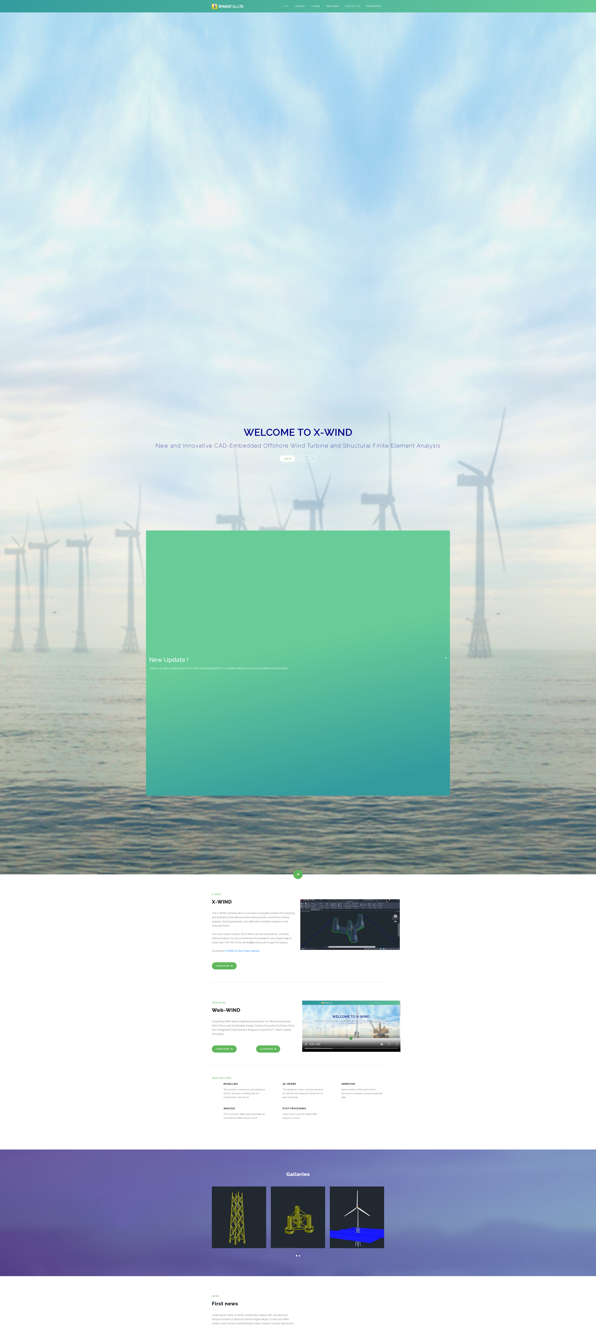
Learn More (223, 966)
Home (285, 6)
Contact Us (352, 6)
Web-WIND (332, 6)
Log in (287, 458)
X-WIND (315, 6)
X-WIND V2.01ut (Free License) (242, 950)
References (373, 6)
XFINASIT (300, 6)
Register (306, 458)
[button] (296, 1254)
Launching (267, 1049)
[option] (298, 443)
